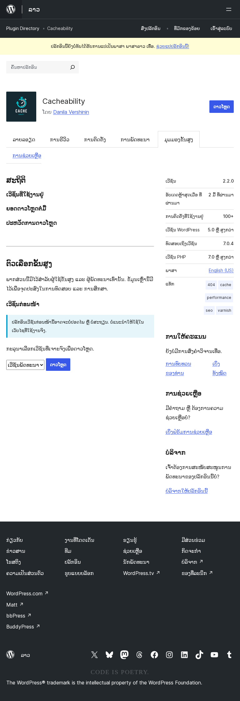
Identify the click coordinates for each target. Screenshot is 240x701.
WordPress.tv (141, 573)
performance (219, 297)
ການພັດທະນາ (135, 139)
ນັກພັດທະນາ (136, 562)
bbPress (19, 616)
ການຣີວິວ (59, 139)
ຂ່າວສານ (15, 551)
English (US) (221, 270)
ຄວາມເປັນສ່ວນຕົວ (25, 573)
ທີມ (68, 551)
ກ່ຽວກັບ (14, 540)
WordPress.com (27, 593)
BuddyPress (23, 626)
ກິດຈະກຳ (191, 551)
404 (211, 284)
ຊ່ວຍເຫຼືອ (132, 551)
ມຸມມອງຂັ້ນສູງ (178, 139)
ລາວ (25, 655)
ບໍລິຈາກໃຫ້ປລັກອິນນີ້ (187, 491)
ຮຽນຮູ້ (130, 540)
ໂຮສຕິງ (13, 562)
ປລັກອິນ (73, 562)
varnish (224, 310)
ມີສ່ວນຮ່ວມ (193, 540)
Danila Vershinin (71, 112)
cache (225, 284)
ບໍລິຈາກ (192, 562)
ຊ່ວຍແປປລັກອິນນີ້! (172, 46)
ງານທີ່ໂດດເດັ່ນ (79, 540)
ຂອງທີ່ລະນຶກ (197, 573)
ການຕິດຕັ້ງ (95, 139)
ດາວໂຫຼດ (221, 106)
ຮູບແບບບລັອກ (79, 573)
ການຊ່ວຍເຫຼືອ (26, 155)
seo (209, 310)
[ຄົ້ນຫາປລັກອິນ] (72, 67)
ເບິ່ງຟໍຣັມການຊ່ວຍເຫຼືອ (189, 432)
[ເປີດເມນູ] (230, 9)
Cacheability (63, 101)
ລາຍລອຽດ (24, 139)
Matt (15, 605)
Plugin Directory (22, 28)
